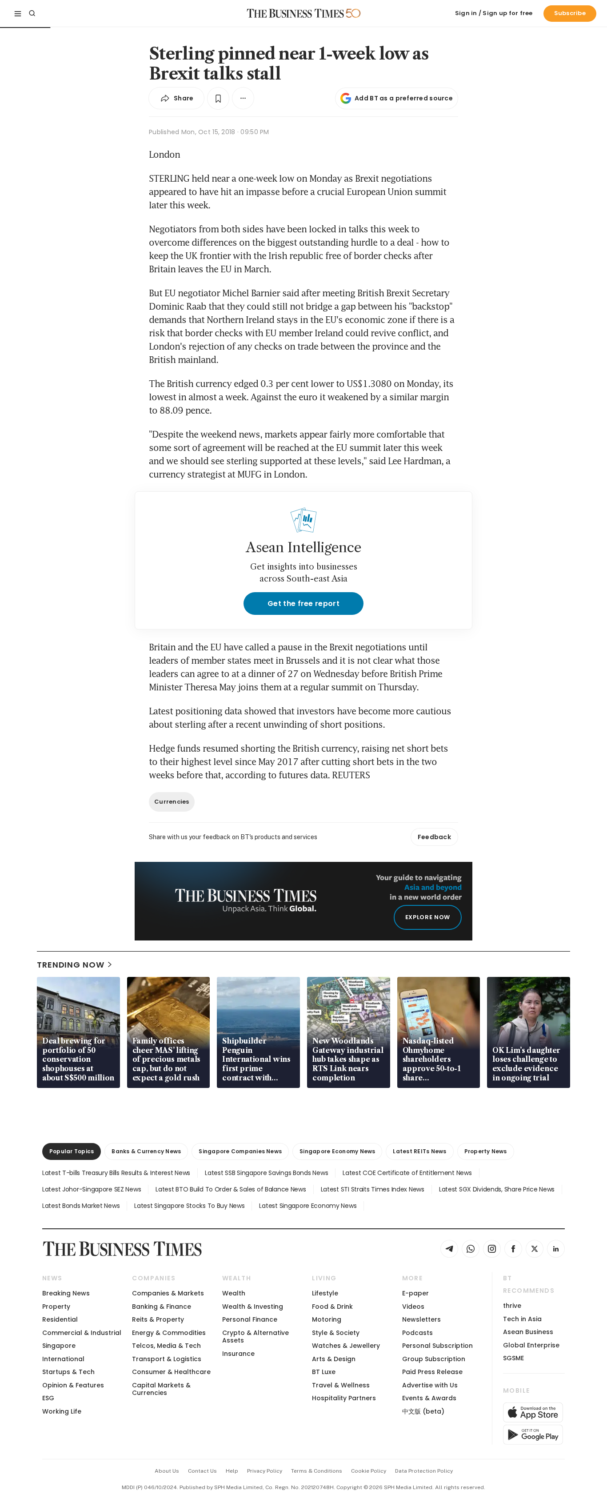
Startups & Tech (68, 1371)
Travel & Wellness (341, 1385)
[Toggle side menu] (18, 13)
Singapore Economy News (337, 1151)
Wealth (233, 1293)
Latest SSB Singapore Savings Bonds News (266, 1172)
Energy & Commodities (169, 1332)
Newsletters (421, 1319)
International (63, 1359)
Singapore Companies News (240, 1151)
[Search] (32, 13)
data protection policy (424, 1471)
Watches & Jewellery (346, 1345)
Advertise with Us (430, 1385)
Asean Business (528, 1331)
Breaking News (66, 1293)
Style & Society (335, 1332)
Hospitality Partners (344, 1398)
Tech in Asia (522, 1319)
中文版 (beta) (423, 1411)
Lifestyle (325, 1293)
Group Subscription (433, 1359)
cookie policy (368, 1471)
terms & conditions (316, 1471)
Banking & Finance (161, 1306)
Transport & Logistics (166, 1359)
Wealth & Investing (252, 1306)
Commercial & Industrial (81, 1332)
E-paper (415, 1293)
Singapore (59, 1345)
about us (167, 1471)
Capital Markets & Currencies (161, 1389)
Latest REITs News (419, 1151)
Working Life (61, 1411)
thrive (512, 1305)
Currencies (171, 801)
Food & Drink (332, 1306)
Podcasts (417, 1332)
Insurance (238, 1353)
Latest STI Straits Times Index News (372, 1189)
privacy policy (264, 1471)
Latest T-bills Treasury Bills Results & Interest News (116, 1172)
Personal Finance (249, 1319)
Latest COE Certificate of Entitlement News (407, 1172)
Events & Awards (429, 1398)
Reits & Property (158, 1319)
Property (56, 1306)
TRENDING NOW (70, 964)
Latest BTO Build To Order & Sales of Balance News (231, 1189)
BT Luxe (323, 1371)
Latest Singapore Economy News (307, 1205)
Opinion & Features (73, 1385)
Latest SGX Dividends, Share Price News (497, 1189)
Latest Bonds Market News (81, 1205)
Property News (485, 1151)
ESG (48, 1398)
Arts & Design (333, 1359)
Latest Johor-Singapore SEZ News (91, 1189)
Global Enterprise (531, 1345)
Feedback (434, 837)
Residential (60, 1319)
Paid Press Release (432, 1371)
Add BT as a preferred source (404, 98)
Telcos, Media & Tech (166, 1345)
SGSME (513, 1358)
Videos (413, 1306)
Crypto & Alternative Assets (255, 1336)
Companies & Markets (168, 1293)
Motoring (326, 1319)
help (232, 1471)
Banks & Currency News (146, 1151)
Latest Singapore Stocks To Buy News (189, 1205)
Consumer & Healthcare (171, 1371)
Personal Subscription (437, 1345)
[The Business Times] (295, 13)
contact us (202, 1471)
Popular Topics (71, 1151)
